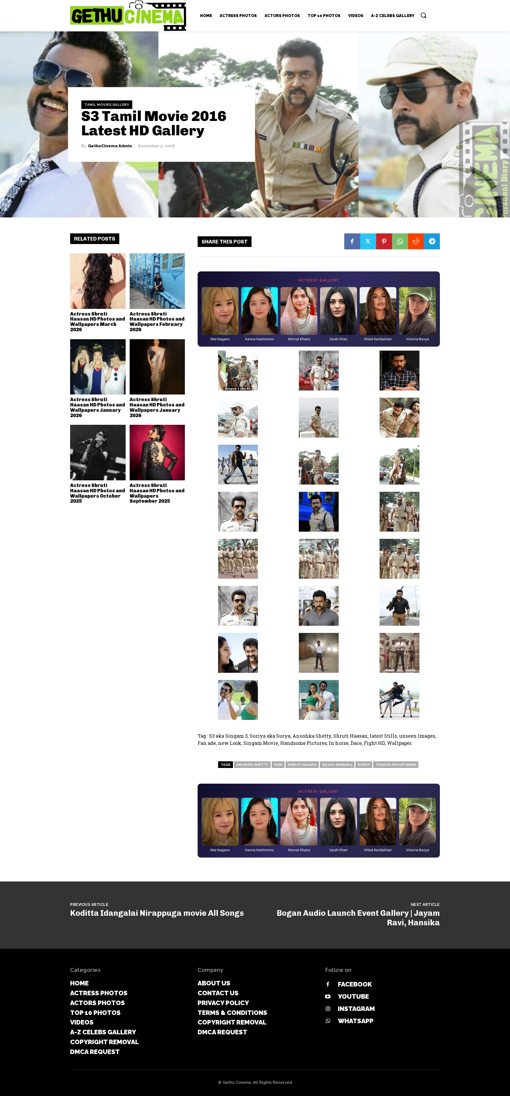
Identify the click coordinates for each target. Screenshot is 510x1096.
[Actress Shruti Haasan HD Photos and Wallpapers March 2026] (98, 281)
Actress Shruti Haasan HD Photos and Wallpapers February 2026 (157, 322)
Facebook (355, 984)
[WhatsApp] (400, 241)
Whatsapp (355, 1021)
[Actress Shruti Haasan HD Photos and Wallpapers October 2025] (98, 452)
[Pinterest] (384, 241)
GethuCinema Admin (110, 146)
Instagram (356, 1009)
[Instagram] (328, 1009)
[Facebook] (352, 241)
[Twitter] (368, 241)
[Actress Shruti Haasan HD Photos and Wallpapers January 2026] (98, 367)
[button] (423, 15)
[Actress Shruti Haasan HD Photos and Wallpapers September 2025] (157, 452)
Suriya (364, 765)
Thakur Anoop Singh (395, 765)
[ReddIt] (416, 241)
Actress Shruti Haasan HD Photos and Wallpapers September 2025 (157, 493)
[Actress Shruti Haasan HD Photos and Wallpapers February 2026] (157, 281)
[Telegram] (432, 241)
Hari (278, 765)
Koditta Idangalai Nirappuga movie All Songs (157, 913)
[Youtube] (328, 997)
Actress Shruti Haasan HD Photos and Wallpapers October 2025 (97, 493)
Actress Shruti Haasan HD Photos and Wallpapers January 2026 (97, 407)
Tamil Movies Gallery (106, 105)
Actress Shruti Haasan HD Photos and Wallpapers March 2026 (97, 322)
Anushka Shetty (252, 765)
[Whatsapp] (328, 1021)
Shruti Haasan (302, 765)
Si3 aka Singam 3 (337, 765)
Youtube (353, 996)
